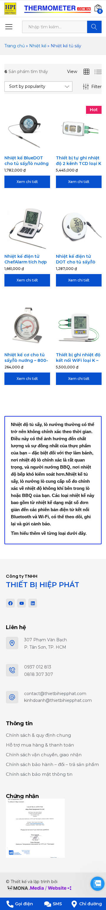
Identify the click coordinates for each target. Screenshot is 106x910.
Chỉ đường (90, 903)
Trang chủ (14, 45)
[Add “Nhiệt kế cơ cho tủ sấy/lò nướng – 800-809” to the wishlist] (34, 345)
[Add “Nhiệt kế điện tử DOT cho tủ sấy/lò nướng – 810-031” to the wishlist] (86, 247)
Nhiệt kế (37, 45)
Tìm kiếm (94, 27)
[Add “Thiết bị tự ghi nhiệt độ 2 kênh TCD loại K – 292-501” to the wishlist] (86, 148)
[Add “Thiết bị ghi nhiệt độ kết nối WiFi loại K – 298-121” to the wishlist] (86, 345)
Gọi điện (24, 903)
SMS (57, 903)
